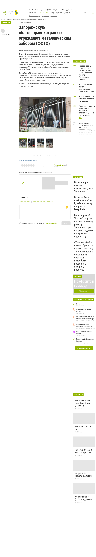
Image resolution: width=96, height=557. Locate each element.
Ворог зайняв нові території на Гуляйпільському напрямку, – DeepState (83, 203)
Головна (3, 19)
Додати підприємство (84, 348)
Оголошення (54, 16)
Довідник (47, 10)
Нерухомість (45, 16)
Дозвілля (59, 10)
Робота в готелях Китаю (83, 427)
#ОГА (20, 160)
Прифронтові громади (84, 283)
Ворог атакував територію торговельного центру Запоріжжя (86, 87)
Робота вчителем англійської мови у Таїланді (83, 403)
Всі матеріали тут (84, 291)
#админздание (27, 160)
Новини (35, 10)
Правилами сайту (51, 223)
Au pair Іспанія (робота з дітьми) (83, 498)
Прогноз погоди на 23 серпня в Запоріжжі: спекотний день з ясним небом (87, 110)
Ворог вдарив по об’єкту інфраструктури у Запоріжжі (83, 187)
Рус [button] (85, 13)
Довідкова (67, 13)
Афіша (71, 10)
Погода (52, 13)
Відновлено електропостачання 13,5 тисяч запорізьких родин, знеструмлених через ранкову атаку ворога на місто (87, 131)
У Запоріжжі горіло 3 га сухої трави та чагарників (86, 98)
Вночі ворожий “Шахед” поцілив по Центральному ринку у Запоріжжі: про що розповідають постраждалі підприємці (83, 226)
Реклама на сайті (43, 13)
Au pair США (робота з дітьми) (83, 474)
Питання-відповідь (34, 16)
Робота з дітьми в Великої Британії (83, 451)
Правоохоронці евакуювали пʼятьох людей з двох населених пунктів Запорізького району (86, 73)
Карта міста (59, 13)
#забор (35, 160)
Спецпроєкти (33, 13)
